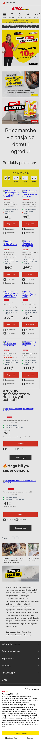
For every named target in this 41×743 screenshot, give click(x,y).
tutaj (3, 726)
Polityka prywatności (32, 689)
